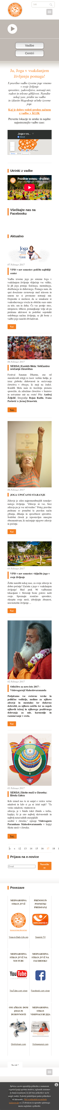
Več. (12, 409)
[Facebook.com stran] (40, 985)
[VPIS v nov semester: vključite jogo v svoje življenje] (30, 565)
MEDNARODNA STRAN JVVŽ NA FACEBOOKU (40, 957)
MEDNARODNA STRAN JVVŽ (18, 904)
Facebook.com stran (40, 991)
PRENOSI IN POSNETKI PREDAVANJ (40, 904)
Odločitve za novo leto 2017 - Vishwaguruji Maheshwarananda (28, 688)
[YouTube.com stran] (18, 985)
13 (25, 848)
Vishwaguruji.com (40, 1044)
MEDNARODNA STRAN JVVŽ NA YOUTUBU (18, 957)
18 (53, 848)
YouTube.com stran (18, 991)
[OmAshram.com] (18, 1039)
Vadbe (29, 45)
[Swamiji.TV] (40, 932)
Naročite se (44, 865)
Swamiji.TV (40, 937)
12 (19, 848)
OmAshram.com (18, 1044)
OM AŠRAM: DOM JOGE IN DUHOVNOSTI (18, 1011)
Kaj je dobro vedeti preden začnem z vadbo (29, 111)
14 (31, 848)
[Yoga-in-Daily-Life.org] (18, 932)
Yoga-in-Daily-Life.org (18, 937)
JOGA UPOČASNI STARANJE (27, 495)
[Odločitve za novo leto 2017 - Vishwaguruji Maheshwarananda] (30, 678)
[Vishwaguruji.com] (40, 1039)
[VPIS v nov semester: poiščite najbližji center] (30, 261)
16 (42, 848)
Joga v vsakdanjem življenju (15, 11)
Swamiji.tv (14, 29)
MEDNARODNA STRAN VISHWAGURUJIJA (40, 1011)
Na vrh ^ (15, 1065)
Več (12, 326)
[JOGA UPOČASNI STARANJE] (30, 486)
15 (36, 848)
